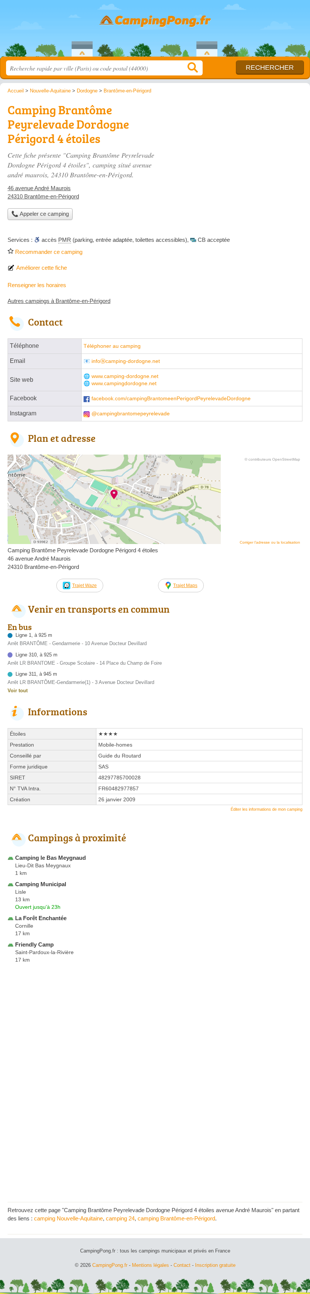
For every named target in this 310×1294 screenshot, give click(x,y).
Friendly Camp (34, 944)
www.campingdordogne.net (124, 383)
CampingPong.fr (155, 31)
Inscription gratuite (215, 1265)
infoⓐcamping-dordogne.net (125, 361)
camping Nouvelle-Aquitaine (68, 1218)
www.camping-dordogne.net (124, 376)
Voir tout (18, 690)
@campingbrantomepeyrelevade (130, 413)
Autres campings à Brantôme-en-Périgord (59, 301)
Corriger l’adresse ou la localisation (270, 542)
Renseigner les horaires (37, 285)
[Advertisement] (155, 1141)
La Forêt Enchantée (41, 918)
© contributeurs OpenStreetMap (272, 459)
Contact (182, 1265)
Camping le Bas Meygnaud (50, 857)
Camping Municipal (40, 884)
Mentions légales (150, 1265)
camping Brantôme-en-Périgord (176, 1218)
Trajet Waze (84, 585)
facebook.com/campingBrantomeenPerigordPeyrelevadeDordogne (171, 398)
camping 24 (120, 1218)
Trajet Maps (185, 585)
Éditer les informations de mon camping (266, 809)
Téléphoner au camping (112, 346)
